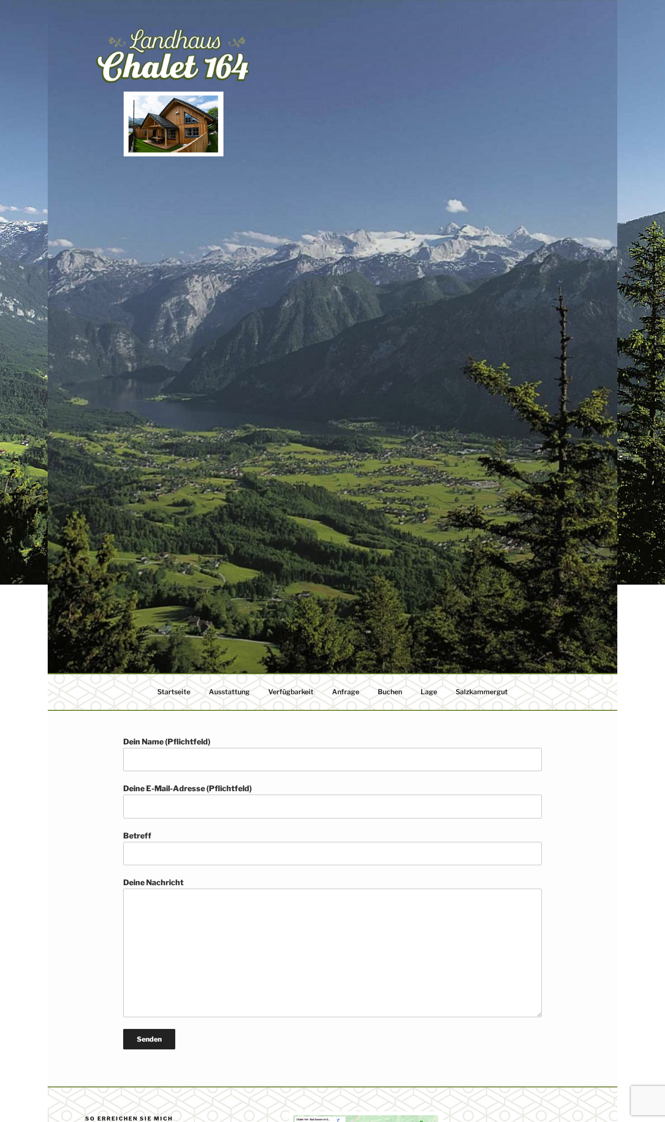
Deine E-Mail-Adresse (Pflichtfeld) (187, 788)
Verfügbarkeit (291, 691)
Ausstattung (229, 691)
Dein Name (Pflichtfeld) (166, 741)
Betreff (137, 835)
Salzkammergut (482, 691)
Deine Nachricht (153, 882)
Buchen (390, 691)
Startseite (173, 691)
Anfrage (345, 691)
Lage (429, 691)
